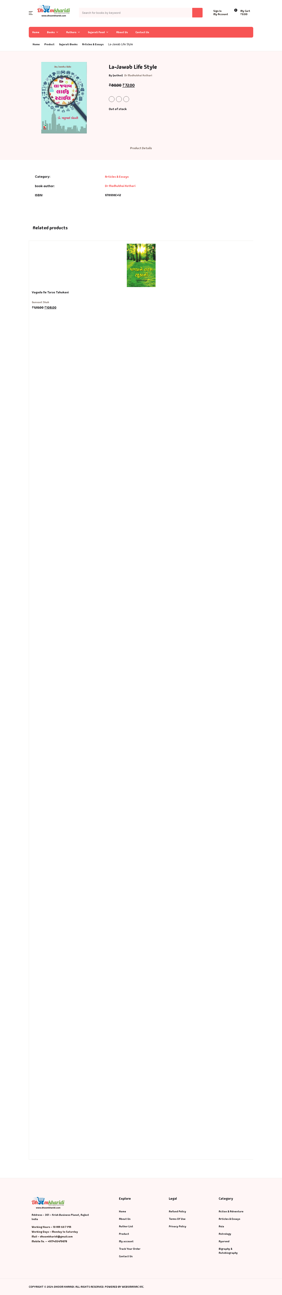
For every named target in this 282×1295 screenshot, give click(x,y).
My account (126, 1241)
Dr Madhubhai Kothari (138, 75)
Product (124, 1234)
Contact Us (142, 32)
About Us (122, 32)
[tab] (141, 148)
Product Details (141, 148)
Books (10, 33)
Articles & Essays (93, 44)
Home (10, 23)
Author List (13, 43)
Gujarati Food (96, 32)
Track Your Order (129, 1249)
